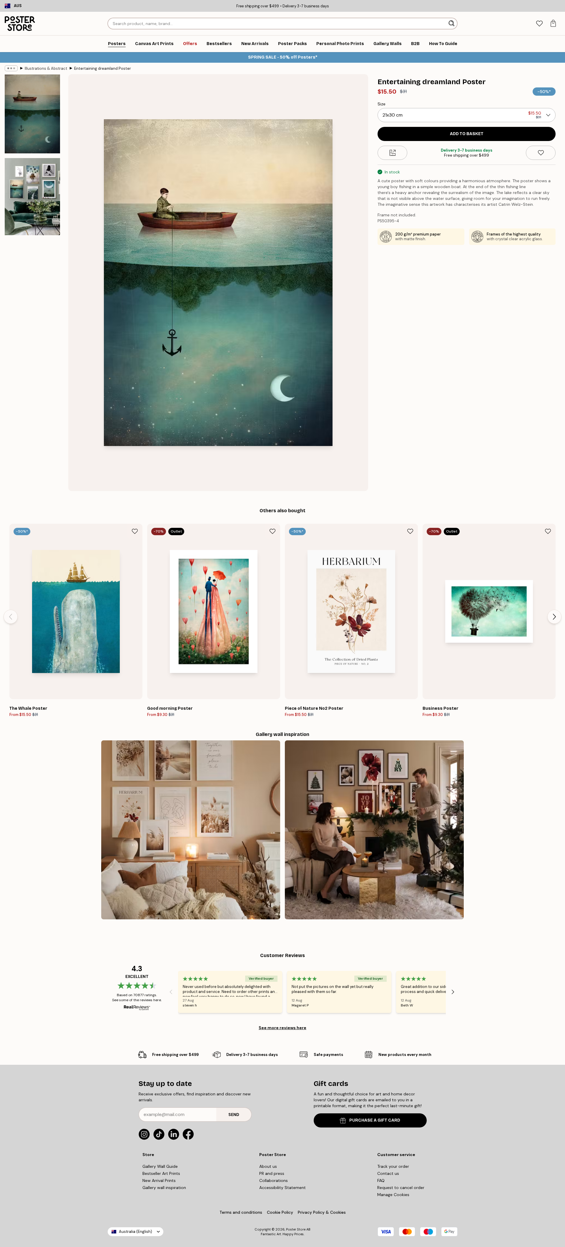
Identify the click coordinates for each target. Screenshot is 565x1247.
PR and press (271, 1173)
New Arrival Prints (159, 1180)
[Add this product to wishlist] (541, 153)
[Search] (452, 23)
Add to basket (466, 133)
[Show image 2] (32, 196)
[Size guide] (392, 153)
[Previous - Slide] (11, 617)
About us (268, 1166)
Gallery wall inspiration (164, 1187)
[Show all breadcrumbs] (11, 68)
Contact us (388, 1173)
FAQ (381, 1180)
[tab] (539, 23)
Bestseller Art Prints (161, 1173)
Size (381, 104)
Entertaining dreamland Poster (102, 68)
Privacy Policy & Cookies (322, 1212)
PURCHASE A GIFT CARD (374, 1120)
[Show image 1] (32, 114)
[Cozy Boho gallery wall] (190, 829)
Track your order (393, 1166)
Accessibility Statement (282, 1187)
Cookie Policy (280, 1212)
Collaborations (273, 1180)
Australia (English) (135, 1231)
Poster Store (295, 1229)
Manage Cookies (393, 1194)
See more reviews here (282, 1027)
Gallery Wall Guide (160, 1166)
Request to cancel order (400, 1187)
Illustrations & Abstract (46, 68)
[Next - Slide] (554, 617)
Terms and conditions (241, 1212)
